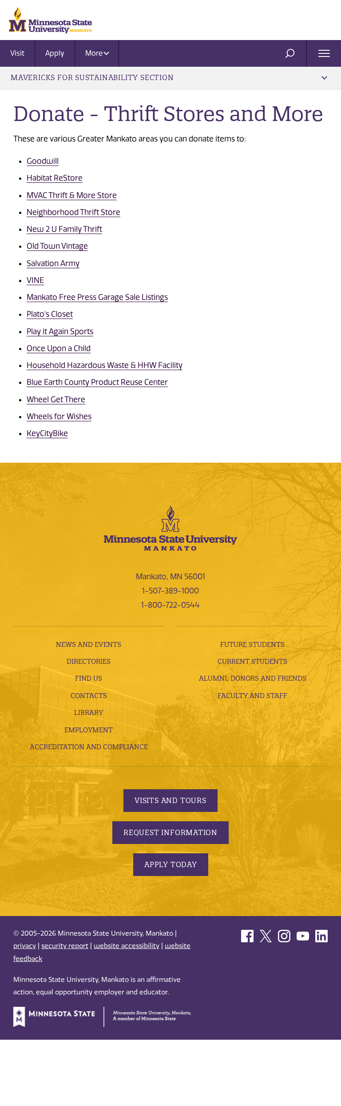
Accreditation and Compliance (89, 747)
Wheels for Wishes (59, 416)
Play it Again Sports (60, 331)
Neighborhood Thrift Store (73, 212)
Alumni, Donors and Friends (252, 678)
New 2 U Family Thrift (64, 229)
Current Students (252, 661)
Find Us (88, 678)
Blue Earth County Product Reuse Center (97, 382)
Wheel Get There (56, 399)
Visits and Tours (170, 800)
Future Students (252, 644)
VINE (35, 280)
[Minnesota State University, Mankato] (170, 527)
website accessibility (126, 946)
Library (88, 712)
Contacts (89, 695)
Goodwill (43, 161)
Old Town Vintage (57, 246)
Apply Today (170, 864)
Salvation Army (53, 263)
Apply (54, 53)
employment (88, 730)
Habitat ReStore (55, 178)
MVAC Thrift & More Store (72, 195)
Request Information (170, 832)
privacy (24, 946)
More (94, 53)
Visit (17, 53)
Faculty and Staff (252, 695)
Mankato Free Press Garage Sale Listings (97, 297)
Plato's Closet (50, 314)
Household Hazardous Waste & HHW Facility (104, 365)
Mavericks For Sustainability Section (92, 77)
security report (64, 946)
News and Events (88, 644)
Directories (89, 661)
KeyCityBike (47, 433)
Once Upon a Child (59, 348)
